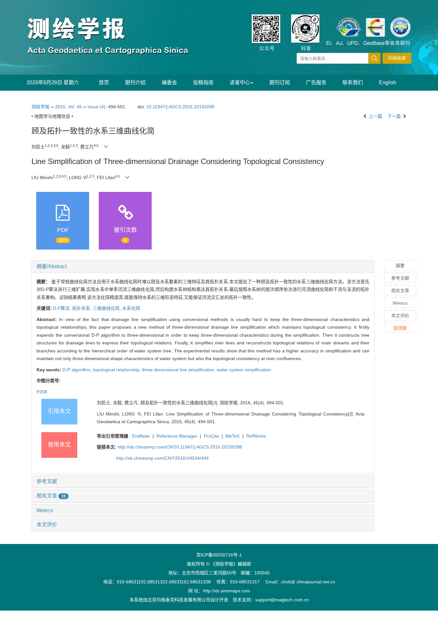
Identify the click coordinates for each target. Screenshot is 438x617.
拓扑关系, (82, 308)
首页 (104, 82)
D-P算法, (62, 308)
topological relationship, (117, 369)
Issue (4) (96, 106)
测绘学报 (40, 106)
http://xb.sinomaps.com (226, 590)
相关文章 (51, 495)
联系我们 (352, 82)
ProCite (211, 436)
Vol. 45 (75, 106)
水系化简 (131, 308)
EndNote (141, 436)
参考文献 (47, 481)
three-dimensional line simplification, (179, 369)
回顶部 (400, 328)
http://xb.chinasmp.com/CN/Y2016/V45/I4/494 (162, 458)
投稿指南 (203, 82)
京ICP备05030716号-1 (219, 554)
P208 (42, 391)
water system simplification (244, 369)
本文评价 (47, 524)
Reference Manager (176, 436)
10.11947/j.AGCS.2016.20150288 (180, 106)
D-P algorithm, (78, 369)
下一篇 (394, 116)
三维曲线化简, (107, 308)
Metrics (45, 510)
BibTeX (232, 436)
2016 (60, 106)
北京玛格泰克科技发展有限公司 (178, 599)
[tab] (203, 266)
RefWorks (256, 436)
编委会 (169, 82)
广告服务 (316, 82)
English (387, 82)
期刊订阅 (279, 82)
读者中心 (240, 82)
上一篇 (374, 116)
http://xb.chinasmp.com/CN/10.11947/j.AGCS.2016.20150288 (180, 446)
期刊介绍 (135, 82)
